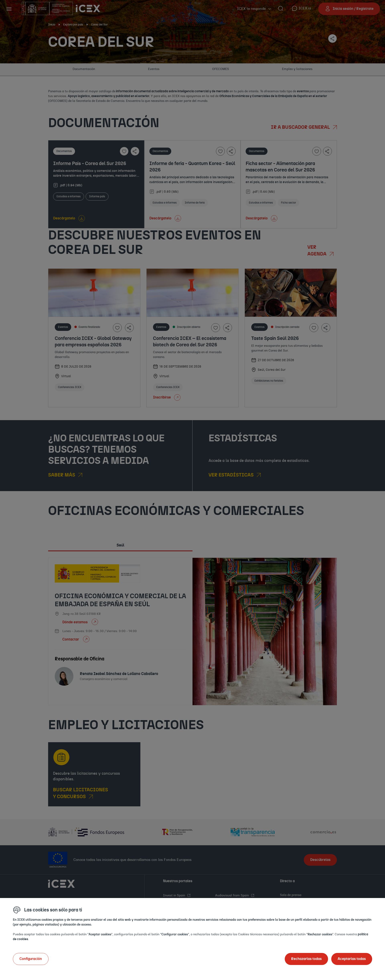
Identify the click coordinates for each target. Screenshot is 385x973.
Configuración (30, 959)
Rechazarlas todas (306, 959)
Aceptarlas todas (352, 959)
